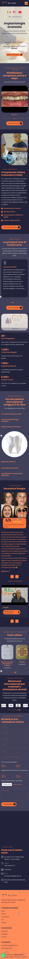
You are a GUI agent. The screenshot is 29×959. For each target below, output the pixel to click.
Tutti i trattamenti (13, 307)
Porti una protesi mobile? (9, 762)
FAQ (2, 920)
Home (3, 911)
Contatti (4, 923)
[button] (26, 3)
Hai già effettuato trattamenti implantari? (14, 771)
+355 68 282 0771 (9, 866)
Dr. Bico (3, 914)
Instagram (4, 934)
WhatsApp (7, 870)
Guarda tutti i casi (13, 123)
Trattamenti (5, 917)
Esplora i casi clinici (13, 54)
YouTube (4, 937)
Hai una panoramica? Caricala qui (11, 781)
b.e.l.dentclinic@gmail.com (12, 876)
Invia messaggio (7, 804)
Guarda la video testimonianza (9, 612)
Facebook (4, 931)
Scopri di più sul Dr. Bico (10, 227)
